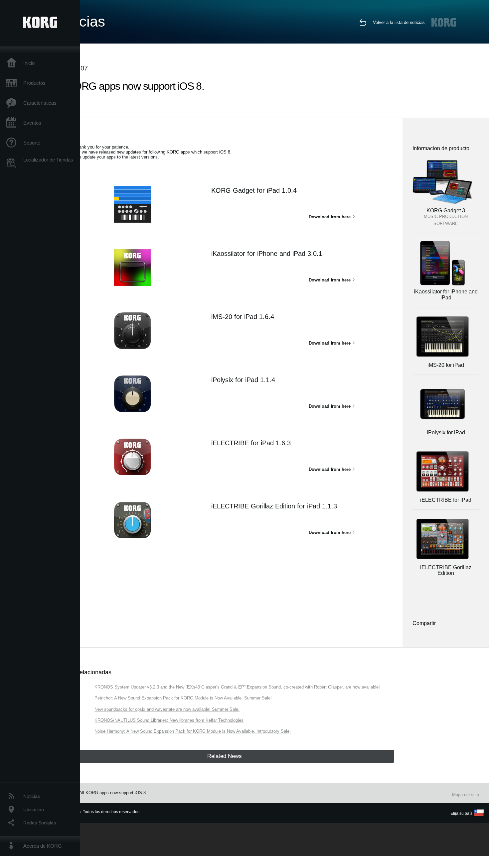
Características (40, 103)
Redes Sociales (39, 822)
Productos (34, 83)
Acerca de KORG (42, 846)
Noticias (31, 796)
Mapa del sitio (465, 794)
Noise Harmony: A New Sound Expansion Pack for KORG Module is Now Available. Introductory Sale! (192, 731)
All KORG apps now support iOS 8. (113, 792)
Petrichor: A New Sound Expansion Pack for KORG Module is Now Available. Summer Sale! (183, 698)
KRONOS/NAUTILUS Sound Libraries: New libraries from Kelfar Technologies (169, 720)
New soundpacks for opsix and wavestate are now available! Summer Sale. (167, 709)
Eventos (32, 123)
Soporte (31, 143)
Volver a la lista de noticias (399, 22)
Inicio (29, 63)
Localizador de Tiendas (48, 159)
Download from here (330, 216)
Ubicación (33, 809)
